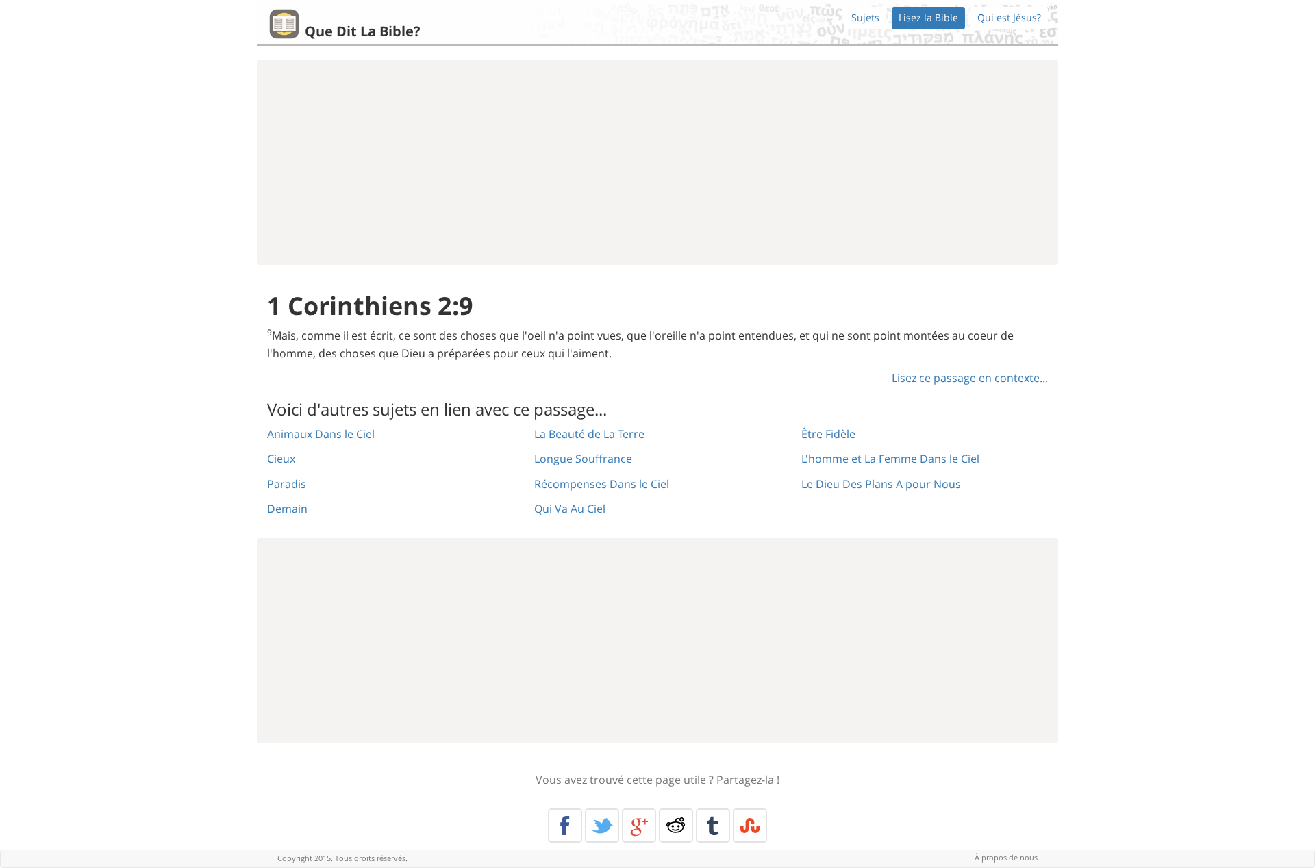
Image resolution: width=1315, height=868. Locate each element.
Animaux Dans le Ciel (321, 434)
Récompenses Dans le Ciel (601, 484)
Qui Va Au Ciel (569, 508)
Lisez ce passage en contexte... (970, 377)
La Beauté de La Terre (589, 434)
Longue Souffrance (583, 458)
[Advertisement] (657, 162)
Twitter (602, 825)
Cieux (281, 458)
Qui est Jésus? (1009, 17)
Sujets (865, 17)
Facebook (565, 825)
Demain (287, 508)
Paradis (286, 484)
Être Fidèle (828, 434)
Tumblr (713, 825)
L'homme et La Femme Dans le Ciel (890, 458)
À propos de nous (1006, 857)
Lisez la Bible (928, 17)
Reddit (676, 825)
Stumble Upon (750, 825)
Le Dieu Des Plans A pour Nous (881, 484)
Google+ (639, 825)
